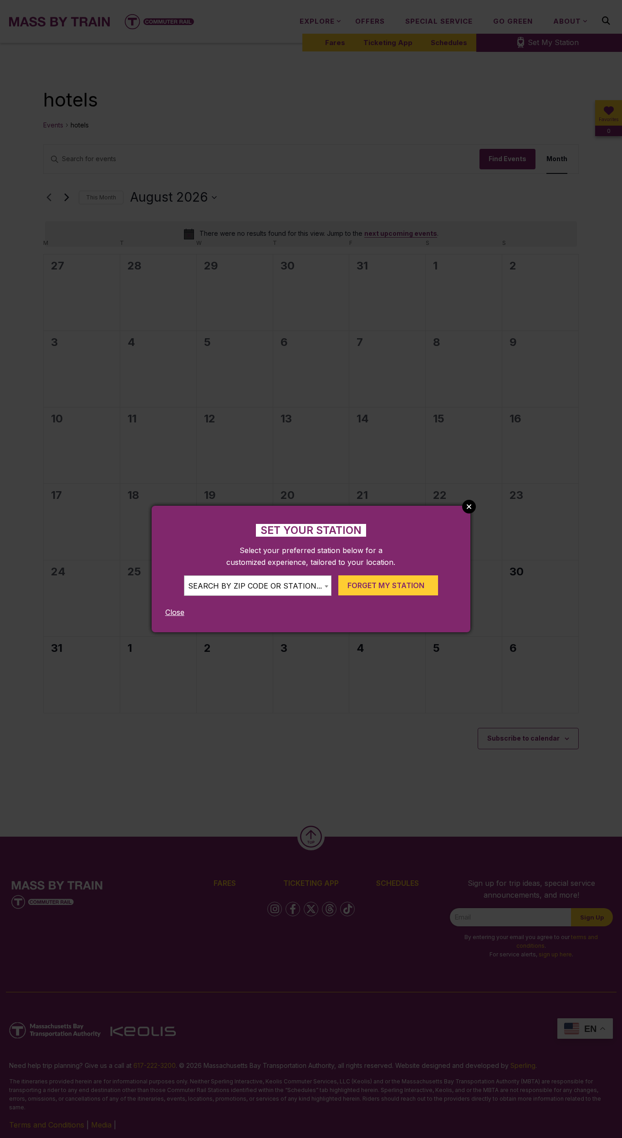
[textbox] (257, 586)
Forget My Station (385, 585)
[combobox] (257, 585)
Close (174, 612)
